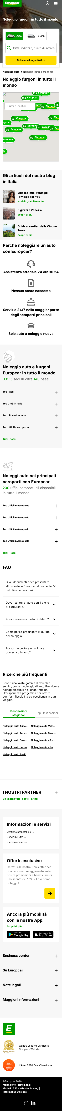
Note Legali (24, 1084)
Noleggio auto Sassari (15, 740)
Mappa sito (9, 1084)
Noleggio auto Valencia (43, 725)
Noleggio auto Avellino (15, 754)
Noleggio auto (11, 71)
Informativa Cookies (15, 1091)
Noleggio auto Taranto (15, 733)
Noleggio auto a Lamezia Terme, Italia (43, 747)
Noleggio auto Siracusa (43, 733)
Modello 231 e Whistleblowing (20, 1088)
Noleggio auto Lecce (15, 747)
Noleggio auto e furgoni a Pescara (43, 740)
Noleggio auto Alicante (15, 725)
